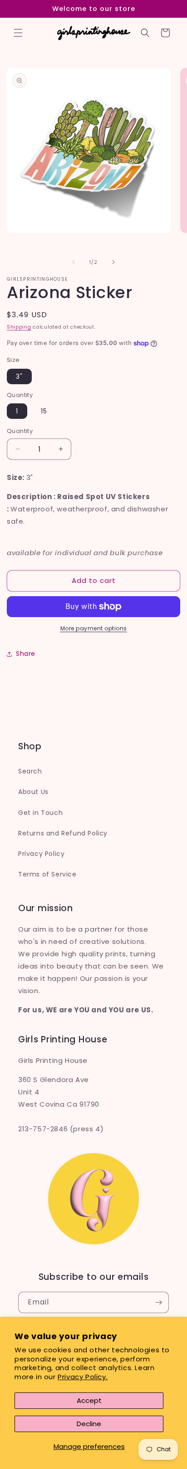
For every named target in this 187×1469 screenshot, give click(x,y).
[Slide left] (74, 262)
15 (44, 411)
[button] (18, 33)
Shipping (19, 327)
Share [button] (25, 653)
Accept (89, 1400)
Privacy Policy (41, 853)
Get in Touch (40, 812)
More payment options (93, 628)
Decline (89, 1423)
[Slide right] (113, 262)
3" (19, 376)
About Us (33, 791)
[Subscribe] (158, 1302)
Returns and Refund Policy (63, 833)
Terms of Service (47, 874)
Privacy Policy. (83, 1376)
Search (30, 771)
